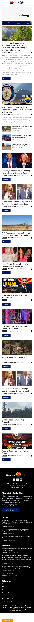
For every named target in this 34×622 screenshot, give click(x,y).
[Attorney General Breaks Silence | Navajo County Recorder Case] (17, 160)
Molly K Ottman (6, 52)
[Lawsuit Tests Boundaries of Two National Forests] (6, 129)
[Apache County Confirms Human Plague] (17, 441)
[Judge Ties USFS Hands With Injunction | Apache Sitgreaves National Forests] (6, 146)
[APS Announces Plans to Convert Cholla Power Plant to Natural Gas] (17, 223)
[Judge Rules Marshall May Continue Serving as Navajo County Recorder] (17, 192)
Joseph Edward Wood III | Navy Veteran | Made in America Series (17, 549)
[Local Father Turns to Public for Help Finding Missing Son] (17, 254)
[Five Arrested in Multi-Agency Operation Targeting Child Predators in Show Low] (17, 94)
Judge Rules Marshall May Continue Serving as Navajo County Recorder (17, 203)
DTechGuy (16, 609)
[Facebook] (14, 480)
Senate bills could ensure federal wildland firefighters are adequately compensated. (16, 567)
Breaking (4, 40)
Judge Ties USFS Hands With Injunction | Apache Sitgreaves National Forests (21, 145)
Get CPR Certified (8, 573)
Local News (5, 553)
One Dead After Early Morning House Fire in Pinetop (14, 327)
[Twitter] (17, 480)
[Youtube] (21, 480)
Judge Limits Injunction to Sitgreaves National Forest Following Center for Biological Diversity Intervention (17, 522)
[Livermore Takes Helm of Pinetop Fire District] (17, 285)
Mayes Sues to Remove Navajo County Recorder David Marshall (15, 390)
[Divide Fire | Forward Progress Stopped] (17, 410)
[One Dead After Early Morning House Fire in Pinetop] (17, 316)
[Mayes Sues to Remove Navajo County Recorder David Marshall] (17, 378)
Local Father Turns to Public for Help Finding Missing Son (15, 265)
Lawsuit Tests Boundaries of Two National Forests (16, 537)
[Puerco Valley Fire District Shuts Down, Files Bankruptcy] (6, 137)
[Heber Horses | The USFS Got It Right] (17, 347)
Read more (6, 79)
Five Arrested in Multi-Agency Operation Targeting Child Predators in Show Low (17, 109)
